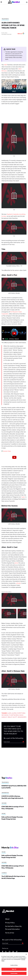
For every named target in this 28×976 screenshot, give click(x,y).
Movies (4, 803)
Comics (4, 872)
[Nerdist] (14, 2)
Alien (5, 64)
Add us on (19, 34)
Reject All (14, 969)
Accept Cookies (14, 973)
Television (5, 19)
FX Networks (14, 715)
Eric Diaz (5, 32)
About (7, 919)
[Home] (8, 912)
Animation (5, 792)
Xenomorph (22, 717)
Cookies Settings (14, 965)
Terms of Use (9, 933)
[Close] (26, 954)
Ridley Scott (12, 717)
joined (16, 563)
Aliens (14, 713)
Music (4, 813)
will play (18, 583)
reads (23, 497)
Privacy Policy (10, 923)
